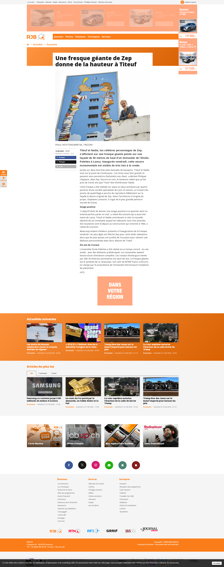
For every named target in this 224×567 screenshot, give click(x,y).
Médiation (123, 502)
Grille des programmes (66, 493)
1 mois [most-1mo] (53, 373)
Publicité (123, 493)
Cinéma (91, 487)
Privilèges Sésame (90, 2)
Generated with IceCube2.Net (166, 544)
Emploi (55, 2)
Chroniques (94, 36)
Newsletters (109, 465)
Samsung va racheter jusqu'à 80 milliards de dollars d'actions (44, 399)
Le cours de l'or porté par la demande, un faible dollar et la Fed (82, 401)
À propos (123, 484)
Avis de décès (94, 506)
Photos (69, 36)
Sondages (61, 518)
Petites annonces (95, 496)
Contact (123, 509)
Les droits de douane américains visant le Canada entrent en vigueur (42, 347)
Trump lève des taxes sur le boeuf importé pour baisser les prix (120, 347)
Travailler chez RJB (127, 496)
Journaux (58, 36)
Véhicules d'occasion (105, 2)
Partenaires (124, 499)
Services (106, 36)
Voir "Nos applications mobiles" (78, 435)
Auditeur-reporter (190, 2)
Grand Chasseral (64, 496)
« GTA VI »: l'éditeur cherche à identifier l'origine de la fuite (82, 345)
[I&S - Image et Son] (130, 530)
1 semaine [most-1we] (42, 373)
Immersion (62, 499)
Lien (61, 166)
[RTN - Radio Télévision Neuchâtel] (74, 530)
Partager (61, 157)
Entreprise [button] (40, 2)
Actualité (38, 44)
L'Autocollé (62, 515)
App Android (136, 465)
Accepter (216, 563)
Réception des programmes (130, 487)
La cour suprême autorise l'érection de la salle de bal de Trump (159, 347)
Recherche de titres (65, 490)
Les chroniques (63, 487)
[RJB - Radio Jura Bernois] (55, 530)
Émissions (80, 36)
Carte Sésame (78, 2)
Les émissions (63, 484)
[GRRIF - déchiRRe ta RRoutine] (111, 530)
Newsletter (124, 512)
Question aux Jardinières (67, 509)
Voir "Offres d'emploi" (39, 435)
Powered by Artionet (146, 544)
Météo (91, 493)
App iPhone (122, 465)
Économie (52, 44)
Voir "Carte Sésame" (155, 435)
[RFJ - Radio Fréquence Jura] (93, 530)
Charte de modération (128, 506)
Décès (70, 2)
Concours (61, 521)
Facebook (69, 465)
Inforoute (48, 2)
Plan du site (60, 547)
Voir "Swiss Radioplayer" (117, 435)
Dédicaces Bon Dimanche (67, 502)
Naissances (62, 2)
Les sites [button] (31, 2)
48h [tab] (31, 373)
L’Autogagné (62, 512)
